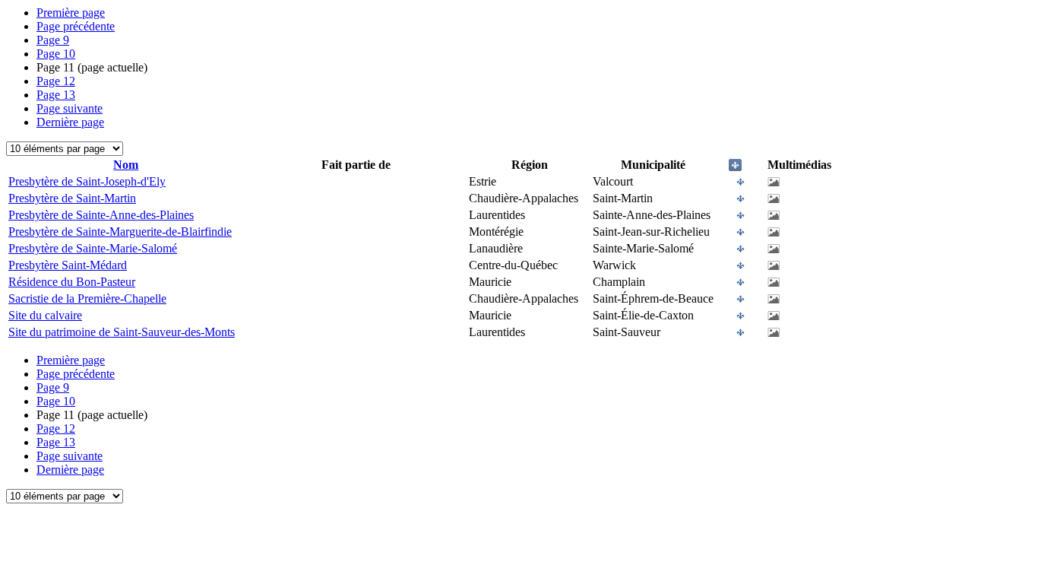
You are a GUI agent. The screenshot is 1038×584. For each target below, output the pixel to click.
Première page (70, 12)
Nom (125, 164)
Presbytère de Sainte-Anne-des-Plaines (101, 214)
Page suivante (69, 108)
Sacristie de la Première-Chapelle (87, 298)
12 (55, 81)
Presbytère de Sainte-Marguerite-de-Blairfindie (120, 231)
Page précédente (75, 26)
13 (55, 94)
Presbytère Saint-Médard (67, 265)
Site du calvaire (45, 315)
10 (55, 53)
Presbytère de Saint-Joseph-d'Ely (87, 181)
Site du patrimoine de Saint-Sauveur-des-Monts (121, 331)
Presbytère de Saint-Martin (72, 198)
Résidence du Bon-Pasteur (71, 281)
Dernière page (70, 122)
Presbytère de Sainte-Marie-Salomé (92, 248)
